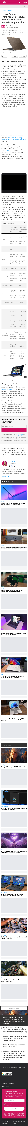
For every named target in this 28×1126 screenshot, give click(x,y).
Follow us (16, 56)
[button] (26, 2)
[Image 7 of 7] (23, 371)
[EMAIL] (15, 466)
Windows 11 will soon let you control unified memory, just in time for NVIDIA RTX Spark (15, 1038)
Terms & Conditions (12, 1115)
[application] (14, 182)
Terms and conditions (7, 1080)
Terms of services (19, 434)
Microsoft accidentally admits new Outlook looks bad (14, 1046)
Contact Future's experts (8, 1083)
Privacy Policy (19, 1114)
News (3, 26)
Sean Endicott (11, 26)
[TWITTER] (10, 466)
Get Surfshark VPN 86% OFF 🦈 (17, 6)
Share (5, 56)
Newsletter (23, 56)
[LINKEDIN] (12, 466)
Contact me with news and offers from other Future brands (14, 1104)
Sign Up (14, 1109)
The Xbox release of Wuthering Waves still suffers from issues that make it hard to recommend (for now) (15, 1029)
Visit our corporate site (13, 1069)
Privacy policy (5, 1086)
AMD (7, 151)
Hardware (4, 10)
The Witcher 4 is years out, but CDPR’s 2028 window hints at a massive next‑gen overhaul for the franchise (14, 1020)
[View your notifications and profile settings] (19, 2)
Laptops (10, 10)
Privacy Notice (21, 435)
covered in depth (6, 390)
